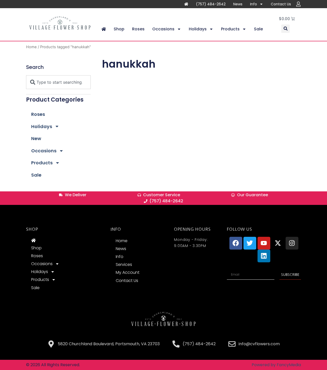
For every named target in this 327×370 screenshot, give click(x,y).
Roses (138, 29)
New (36, 138)
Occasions (163, 29)
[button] (285, 28)
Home (31, 47)
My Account (127, 272)
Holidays (198, 29)
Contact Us (281, 4)
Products (230, 29)
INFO (116, 229)
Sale (258, 29)
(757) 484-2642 (211, 4)
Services (124, 264)
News (237, 4)
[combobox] (58, 82)
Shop (119, 29)
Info (253, 4)
